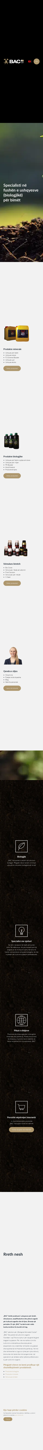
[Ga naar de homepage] (13, 61)
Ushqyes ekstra (10, 362)
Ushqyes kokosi (10, 355)
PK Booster (9, 465)
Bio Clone (8, 568)
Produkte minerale (11, 1374)
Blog (6, 680)
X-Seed (7, 577)
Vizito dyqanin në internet (21, 1130)
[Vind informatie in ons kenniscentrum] (21, 930)
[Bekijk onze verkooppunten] (21, 1020)
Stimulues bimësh (11, 1377)
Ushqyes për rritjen (12, 462)
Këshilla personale (11, 682)
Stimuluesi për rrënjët (12, 575)
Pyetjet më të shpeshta (13, 677)
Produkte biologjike (12, 1371)
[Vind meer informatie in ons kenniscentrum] (21, 656)
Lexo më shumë (12, 688)
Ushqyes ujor (10, 360)
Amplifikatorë (10, 467)
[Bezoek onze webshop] (21, 1107)
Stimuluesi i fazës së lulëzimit (15, 570)
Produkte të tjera (11, 470)
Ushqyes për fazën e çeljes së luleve (17, 460)
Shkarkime (9, 675)
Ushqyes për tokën (11, 353)
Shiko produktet (12, 368)
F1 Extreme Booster (12, 357)
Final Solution (10, 572)
